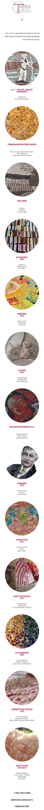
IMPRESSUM (15, 800)
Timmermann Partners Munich (21, 144)
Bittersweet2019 (22, 258)
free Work (22, 201)
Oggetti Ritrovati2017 (21, 597)
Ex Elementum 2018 (22, 654)
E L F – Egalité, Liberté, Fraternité (22, 91)
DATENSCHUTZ (27, 800)
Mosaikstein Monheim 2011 (22, 427)
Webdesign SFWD (22, 806)
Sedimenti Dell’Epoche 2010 (22, 710)
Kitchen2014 (22, 371)
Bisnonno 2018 (22, 484)
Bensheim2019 (21, 315)
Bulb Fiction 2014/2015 (22, 767)
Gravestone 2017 (22, 541)
